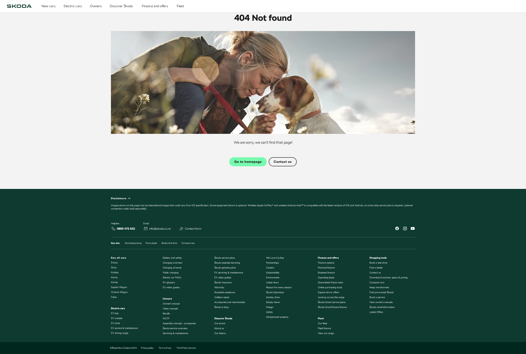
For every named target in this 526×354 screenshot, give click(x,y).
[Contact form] (181, 228)
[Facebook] (397, 229)
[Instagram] (405, 229)
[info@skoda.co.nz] (145, 228)
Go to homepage (248, 162)
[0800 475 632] (113, 228)
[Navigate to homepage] (19, 6)
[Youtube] (413, 229)
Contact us (283, 162)
